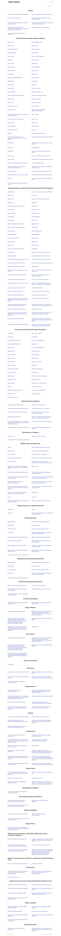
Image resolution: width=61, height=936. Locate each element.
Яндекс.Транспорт (35, 223)
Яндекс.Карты (11, 42)
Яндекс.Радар (11, 74)
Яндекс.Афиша (35, 45)
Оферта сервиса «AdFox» (37, 309)
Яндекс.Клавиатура (12, 234)
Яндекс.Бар (34, 344)
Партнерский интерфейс (13, 368)
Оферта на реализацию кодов (14, 416)
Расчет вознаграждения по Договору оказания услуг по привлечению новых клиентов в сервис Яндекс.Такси (18, 773)
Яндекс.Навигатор (36, 213)
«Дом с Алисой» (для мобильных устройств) (17, 274)
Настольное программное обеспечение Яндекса (42, 191)
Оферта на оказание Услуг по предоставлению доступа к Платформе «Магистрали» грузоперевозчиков (41, 872)
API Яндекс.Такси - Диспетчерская (39, 383)
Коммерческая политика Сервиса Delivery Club (41, 884)
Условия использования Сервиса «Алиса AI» (41, 155)
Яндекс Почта (10, 199)
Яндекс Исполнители (36, 88)
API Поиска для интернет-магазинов (39, 376)
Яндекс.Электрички (36, 209)
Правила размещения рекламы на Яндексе (41, 521)
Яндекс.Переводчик (12, 52)
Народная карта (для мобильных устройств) (41, 252)
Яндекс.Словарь (35, 358)
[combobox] (50, 6)
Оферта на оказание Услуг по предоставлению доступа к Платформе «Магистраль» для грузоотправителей (17, 872)
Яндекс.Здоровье (35, 77)
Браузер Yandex (11, 191)
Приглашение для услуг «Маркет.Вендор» (16, 611)
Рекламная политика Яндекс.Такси (15, 778)
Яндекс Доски (11, 151)
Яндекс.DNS (10, 59)
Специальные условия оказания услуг (40, 911)
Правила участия (11, 436)
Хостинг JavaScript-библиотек (38, 347)
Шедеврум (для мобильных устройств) (16, 294)
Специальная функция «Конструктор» (16, 119)
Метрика (9, 447)
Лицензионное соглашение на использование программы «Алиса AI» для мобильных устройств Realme (42, 320)
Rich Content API (11, 361)
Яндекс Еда (34, 84)
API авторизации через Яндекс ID (39, 390)
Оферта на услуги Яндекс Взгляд (39, 404)
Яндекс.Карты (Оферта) (37, 333)
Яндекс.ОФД (34, 74)
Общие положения (12, 521)
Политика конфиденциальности (14, 17)
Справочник (34, 497)
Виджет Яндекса (35, 245)
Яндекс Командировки (12, 129)
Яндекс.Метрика (11, 252)
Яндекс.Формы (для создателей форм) (16, 95)
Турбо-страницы (11, 383)
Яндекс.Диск (34, 365)
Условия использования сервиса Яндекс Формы (42, 174)
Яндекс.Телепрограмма (37, 231)
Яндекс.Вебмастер (36, 351)
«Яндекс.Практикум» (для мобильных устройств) (18, 283)
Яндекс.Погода (11, 202)
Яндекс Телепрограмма (13, 49)
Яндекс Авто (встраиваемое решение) (16, 248)
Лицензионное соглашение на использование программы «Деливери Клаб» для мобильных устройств (17, 314)
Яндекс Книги (35, 129)
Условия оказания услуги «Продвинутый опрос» (18, 408)
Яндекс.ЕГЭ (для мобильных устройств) (16, 223)
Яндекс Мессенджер (36, 102)
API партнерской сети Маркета (14, 340)
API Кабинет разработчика (37, 91)
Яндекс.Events (35, 220)
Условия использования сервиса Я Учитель (41, 844)
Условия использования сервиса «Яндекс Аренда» (42, 696)
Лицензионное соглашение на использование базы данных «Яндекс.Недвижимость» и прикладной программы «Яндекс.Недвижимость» (18, 697)
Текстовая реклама (12, 528)
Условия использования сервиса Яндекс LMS (17, 839)
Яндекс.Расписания (36, 49)
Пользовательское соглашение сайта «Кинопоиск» (18, 671)
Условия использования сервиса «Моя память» (41, 171)
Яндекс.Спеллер (11, 347)
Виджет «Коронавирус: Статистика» (15, 390)
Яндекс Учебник (11, 122)
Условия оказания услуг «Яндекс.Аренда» (16, 702)
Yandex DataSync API (12, 372)
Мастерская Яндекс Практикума (38, 133)
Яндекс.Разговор (11, 231)
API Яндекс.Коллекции (36, 386)
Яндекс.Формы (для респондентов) (39, 95)
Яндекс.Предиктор (36, 354)
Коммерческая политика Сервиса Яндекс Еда (17, 884)
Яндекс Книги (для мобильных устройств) (16, 287)
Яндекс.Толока (35, 70)
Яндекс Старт (34, 206)
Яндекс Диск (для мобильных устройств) (16, 206)
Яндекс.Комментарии (36, 99)
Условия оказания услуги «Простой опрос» (41, 408)
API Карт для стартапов (12, 397)
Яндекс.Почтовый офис (37, 361)
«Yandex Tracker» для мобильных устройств (17, 279)
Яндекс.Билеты (11, 63)
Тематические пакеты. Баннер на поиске (40, 528)
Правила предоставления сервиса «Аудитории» (18, 537)
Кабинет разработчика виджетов (15, 458)
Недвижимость (35, 492)
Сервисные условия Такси (37, 778)
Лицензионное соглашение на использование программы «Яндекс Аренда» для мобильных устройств (17, 708)
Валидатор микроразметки (37, 368)
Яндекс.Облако (11, 88)
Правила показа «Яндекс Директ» (15, 540)
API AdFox (10, 386)
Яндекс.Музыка (11, 216)
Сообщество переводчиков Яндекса (15, 77)
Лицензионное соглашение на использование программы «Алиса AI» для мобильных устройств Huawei (18, 299)
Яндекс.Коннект (35, 238)
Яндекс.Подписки (11, 358)
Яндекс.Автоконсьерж (12, 106)
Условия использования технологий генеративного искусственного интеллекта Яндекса (17, 138)
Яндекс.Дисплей (35, 372)
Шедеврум (10, 133)
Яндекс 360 (10, 178)
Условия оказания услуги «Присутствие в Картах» (18, 554)
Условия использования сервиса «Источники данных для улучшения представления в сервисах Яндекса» (18, 487)
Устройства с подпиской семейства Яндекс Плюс (18, 863)
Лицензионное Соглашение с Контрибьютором (42, 458)
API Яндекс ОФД (11, 393)
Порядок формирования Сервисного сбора (17, 893)
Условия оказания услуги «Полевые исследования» (18, 427)
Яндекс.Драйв (11, 84)
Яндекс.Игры (10, 102)
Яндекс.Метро (11, 209)
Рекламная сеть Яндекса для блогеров (16, 318)
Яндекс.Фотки (35, 195)
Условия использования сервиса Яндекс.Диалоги (18, 472)
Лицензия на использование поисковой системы (42, 14)
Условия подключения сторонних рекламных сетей (18, 439)
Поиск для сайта (11, 450)
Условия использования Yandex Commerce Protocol (18, 324)
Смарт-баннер (11, 532)
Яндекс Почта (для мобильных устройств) (40, 199)
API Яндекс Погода (36, 379)
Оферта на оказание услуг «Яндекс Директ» (41, 537)
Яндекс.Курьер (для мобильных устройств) (41, 255)
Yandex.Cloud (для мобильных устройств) (16, 266)
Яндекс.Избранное (36, 67)
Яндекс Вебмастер (36, 147)
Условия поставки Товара (37, 863)
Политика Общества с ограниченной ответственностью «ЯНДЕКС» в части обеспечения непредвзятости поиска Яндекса (18, 28)
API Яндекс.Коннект (12, 379)
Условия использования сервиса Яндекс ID (41, 27)
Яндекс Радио (35, 63)
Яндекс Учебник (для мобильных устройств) (17, 309)
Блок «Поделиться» (12, 454)
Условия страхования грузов (14, 877)
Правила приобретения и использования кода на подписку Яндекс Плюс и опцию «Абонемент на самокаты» (42, 929)
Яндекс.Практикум (12, 91)
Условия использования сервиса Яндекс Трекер (18, 174)
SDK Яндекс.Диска (12, 461)
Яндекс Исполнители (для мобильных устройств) (42, 263)
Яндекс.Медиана (11, 70)
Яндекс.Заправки (35, 106)
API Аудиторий (11, 376)
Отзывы (9, 497)
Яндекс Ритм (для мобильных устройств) (40, 298)
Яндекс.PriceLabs (35, 59)
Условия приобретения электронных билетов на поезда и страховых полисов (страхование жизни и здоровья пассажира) (18, 741)
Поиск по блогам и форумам (38, 56)
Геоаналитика (10, 155)
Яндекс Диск (34, 202)
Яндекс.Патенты (11, 99)
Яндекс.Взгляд (35, 81)
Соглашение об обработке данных (15, 911)
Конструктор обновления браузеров (39, 454)
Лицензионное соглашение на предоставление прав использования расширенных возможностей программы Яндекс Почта (18, 828)
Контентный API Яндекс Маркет (14, 344)
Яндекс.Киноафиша (12, 213)
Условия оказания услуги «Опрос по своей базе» (42, 421)
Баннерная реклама (36, 525)
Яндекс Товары (11, 159)
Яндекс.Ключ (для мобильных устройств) (16, 227)
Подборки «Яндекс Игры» (37, 287)
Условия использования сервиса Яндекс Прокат (18, 163)
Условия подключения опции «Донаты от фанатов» (42, 136)
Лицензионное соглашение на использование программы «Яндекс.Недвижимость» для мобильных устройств (41, 691)
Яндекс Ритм (10, 147)
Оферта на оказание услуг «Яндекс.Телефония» (18, 813)
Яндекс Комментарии (12, 171)
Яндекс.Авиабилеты (36, 234)
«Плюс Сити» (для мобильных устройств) (40, 279)
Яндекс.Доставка (11, 67)
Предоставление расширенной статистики (41, 447)
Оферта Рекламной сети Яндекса (39, 436)
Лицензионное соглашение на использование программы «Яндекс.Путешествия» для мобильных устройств (18, 757)
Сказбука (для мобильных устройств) (39, 294)
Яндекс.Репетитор (11, 109)
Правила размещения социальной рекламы (17, 545)
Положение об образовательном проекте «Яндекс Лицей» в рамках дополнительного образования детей (42, 840)
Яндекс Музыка (11, 56)
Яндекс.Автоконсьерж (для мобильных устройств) (18, 259)
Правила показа (35, 745)
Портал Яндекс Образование (38, 163)
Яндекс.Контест (35, 119)
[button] (52, 2)
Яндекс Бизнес (35, 122)
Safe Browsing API (11, 351)
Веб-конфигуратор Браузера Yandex (15, 404)
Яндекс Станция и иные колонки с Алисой (40, 291)
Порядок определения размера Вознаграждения (18, 888)
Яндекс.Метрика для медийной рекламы (40, 450)
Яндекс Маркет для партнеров (38, 340)
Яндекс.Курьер (11, 81)
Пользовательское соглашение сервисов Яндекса (18, 14)
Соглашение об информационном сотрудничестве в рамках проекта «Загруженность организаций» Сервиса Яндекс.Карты (18, 422)
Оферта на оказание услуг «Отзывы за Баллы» (41, 500)
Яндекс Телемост (35, 114)
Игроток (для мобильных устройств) (15, 291)
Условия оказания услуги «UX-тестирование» (17, 412)
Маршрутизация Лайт (36, 393)
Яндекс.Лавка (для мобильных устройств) (16, 263)
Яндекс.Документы (12, 126)
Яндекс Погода (11, 45)
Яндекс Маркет (35, 52)
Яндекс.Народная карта (37, 42)
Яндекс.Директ (11, 220)
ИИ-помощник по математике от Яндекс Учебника (42, 159)
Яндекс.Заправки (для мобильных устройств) (41, 259)
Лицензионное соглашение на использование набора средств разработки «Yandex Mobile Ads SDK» (18, 467)
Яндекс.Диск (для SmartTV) (13, 238)
